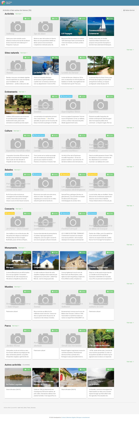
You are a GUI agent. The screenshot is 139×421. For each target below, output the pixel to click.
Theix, (29, 407)
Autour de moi (129, 10)
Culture (8, 130)
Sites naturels (12, 52)
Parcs (8, 325)
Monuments (11, 247)
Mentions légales (71, 417)
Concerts (9, 208)
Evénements (11, 91)
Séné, (25, 407)
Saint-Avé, (21, 407)
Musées (9, 286)
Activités (9, 13)
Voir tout (19, 14)
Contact (64, 417)
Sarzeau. (33, 407)
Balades (9, 169)
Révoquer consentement (83, 417)
